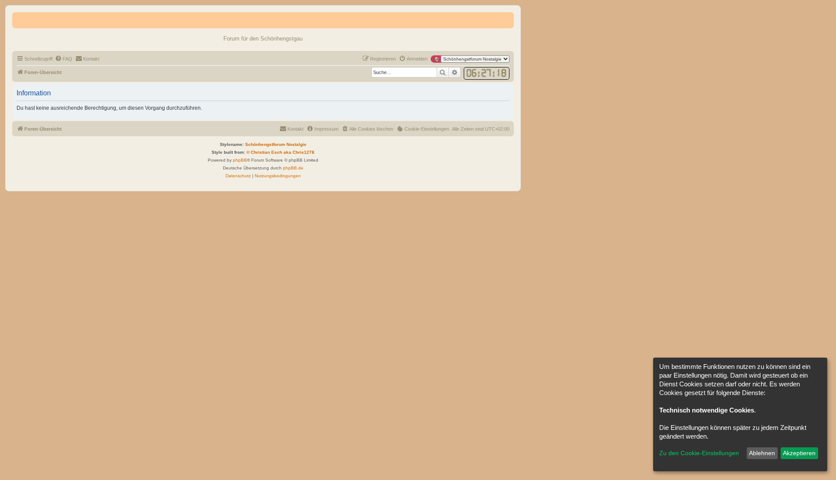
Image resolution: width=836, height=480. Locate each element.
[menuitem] (63, 59)
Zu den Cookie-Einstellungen (699, 453)
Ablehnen (762, 453)
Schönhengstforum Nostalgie (276, 144)
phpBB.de (293, 168)
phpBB (240, 160)
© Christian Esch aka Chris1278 (280, 152)
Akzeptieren (799, 453)
